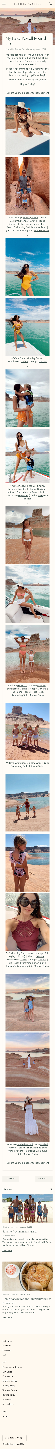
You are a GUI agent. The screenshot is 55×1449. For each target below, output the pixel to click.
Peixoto (41, 686)
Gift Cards (7, 1372)
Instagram (7, 1341)
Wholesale (7, 1400)
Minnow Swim (38, 227)
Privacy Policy (8, 1386)
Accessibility (8, 1404)
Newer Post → (44, 1179)
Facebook (6, 1346)
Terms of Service (9, 1381)
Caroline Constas (16, 489)
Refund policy (8, 1395)
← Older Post (10, 1179)
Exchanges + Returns (12, 1367)
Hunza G (30, 486)
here (40, 495)
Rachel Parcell (32, 224)
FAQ (4, 1363)
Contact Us (7, 1376)
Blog (4, 1412)
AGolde (40, 956)
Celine (24, 361)
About (5, 1417)
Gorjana (13, 224)
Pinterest (6, 1350)
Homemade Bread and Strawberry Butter (26, 1299)
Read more (7, 1250)
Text (4, 1355)
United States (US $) (13, 1438)
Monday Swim (30, 218)
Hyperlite (23, 495)
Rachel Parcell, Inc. (12, 1444)
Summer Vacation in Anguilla (19, 1232)
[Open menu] (7, 4)
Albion (40, 963)
